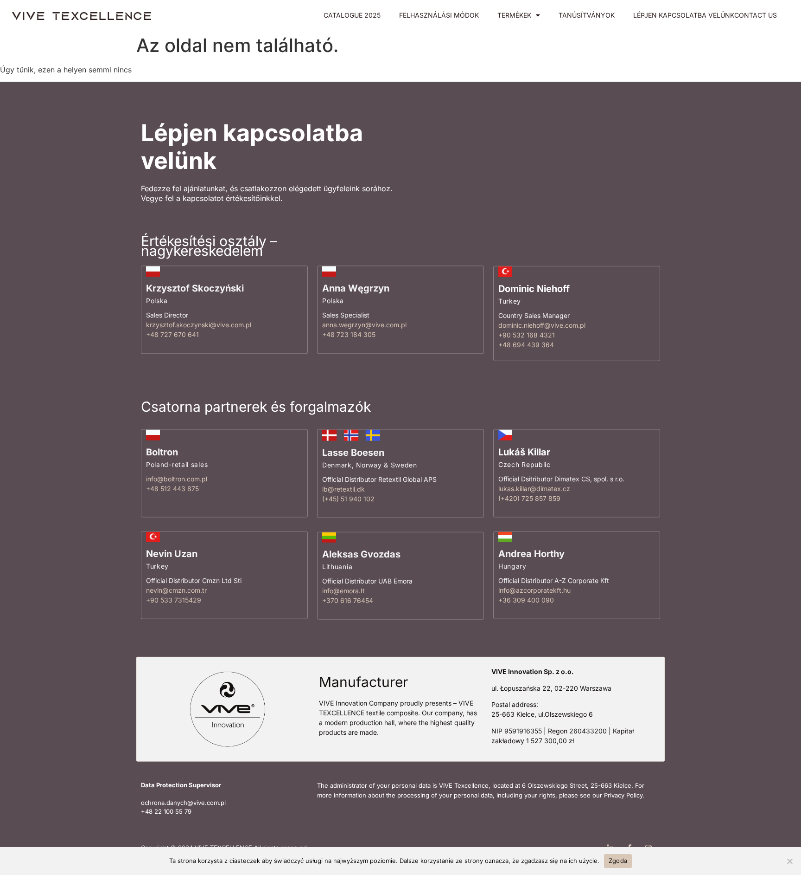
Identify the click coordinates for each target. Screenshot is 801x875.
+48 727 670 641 (172, 334)
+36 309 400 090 (526, 600)
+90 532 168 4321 (526, 334)
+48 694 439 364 (526, 344)
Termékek (514, 15)
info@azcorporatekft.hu (534, 590)
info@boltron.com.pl (176, 479)
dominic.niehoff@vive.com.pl (541, 325)
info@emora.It (343, 591)
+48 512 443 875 (172, 489)
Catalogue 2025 (352, 15)
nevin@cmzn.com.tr (176, 590)
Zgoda (618, 860)
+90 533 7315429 (173, 600)
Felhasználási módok (439, 15)
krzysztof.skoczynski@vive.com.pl (198, 325)
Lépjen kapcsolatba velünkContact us (705, 15)
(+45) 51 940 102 (348, 498)
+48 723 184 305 (348, 334)
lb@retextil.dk (343, 489)
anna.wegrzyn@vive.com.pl (364, 325)
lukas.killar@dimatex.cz (534, 489)
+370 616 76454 (347, 600)
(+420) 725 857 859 (529, 498)
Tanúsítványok (587, 15)
